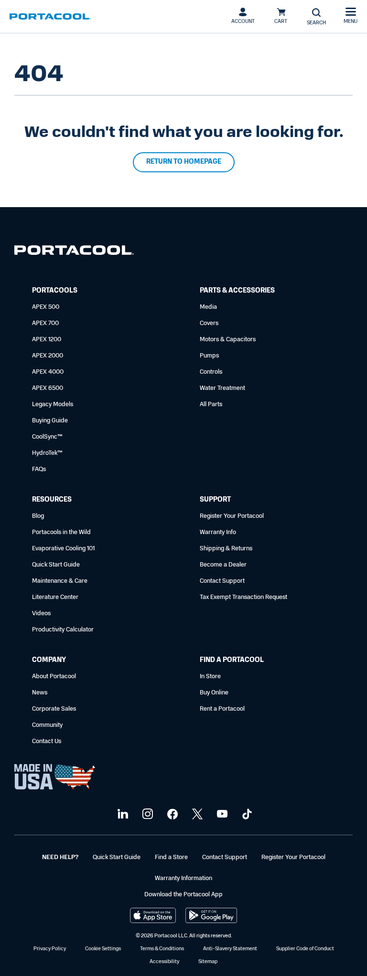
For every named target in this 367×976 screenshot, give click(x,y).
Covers (209, 323)
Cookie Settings (103, 949)
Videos (41, 613)
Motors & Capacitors (228, 339)
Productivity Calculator (63, 630)
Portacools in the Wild (61, 532)
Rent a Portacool (222, 709)
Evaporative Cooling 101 (63, 549)
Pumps (209, 356)
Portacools (54, 290)
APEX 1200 (46, 339)
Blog (38, 516)
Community (47, 725)
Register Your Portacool (232, 516)
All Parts (211, 404)
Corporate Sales (54, 709)
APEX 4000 (48, 372)
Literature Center (55, 597)
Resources (52, 500)
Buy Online (214, 693)
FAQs (39, 469)
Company (49, 660)
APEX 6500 (47, 388)
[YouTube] (221, 814)
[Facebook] (171, 814)
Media (208, 307)
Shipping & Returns (226, 549)
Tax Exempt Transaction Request (243, 597)
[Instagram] (146, 814)
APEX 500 (45, 307)
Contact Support (222, 581)
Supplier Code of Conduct (305, 949)
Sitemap (207, 962)
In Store (210, 676)
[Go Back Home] (74, 252)
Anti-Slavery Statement (230, 949)
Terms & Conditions (162, 949)
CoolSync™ (47, 437)
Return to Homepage (183, 162)
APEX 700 (45, 323)
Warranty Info (218, 532)
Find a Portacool (232, 660)
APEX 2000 (47, 356)
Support (215, 500)
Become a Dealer (223, 565)
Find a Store (171, 857)
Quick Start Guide (56, 565)
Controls (211, 372)
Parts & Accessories (237, 290)
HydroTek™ (47, 453)
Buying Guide (50, 421)
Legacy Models (52, 404)
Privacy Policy (49, 949)
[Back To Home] (50, 16)
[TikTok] (245, 814)
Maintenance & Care (59, 581)
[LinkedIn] (121, 814)
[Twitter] (196, 814)
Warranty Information (183, 878)
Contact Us (46, 741)
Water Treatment (222, 388)
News (39, 693)
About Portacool (54, 676)
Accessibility (164, 962)
